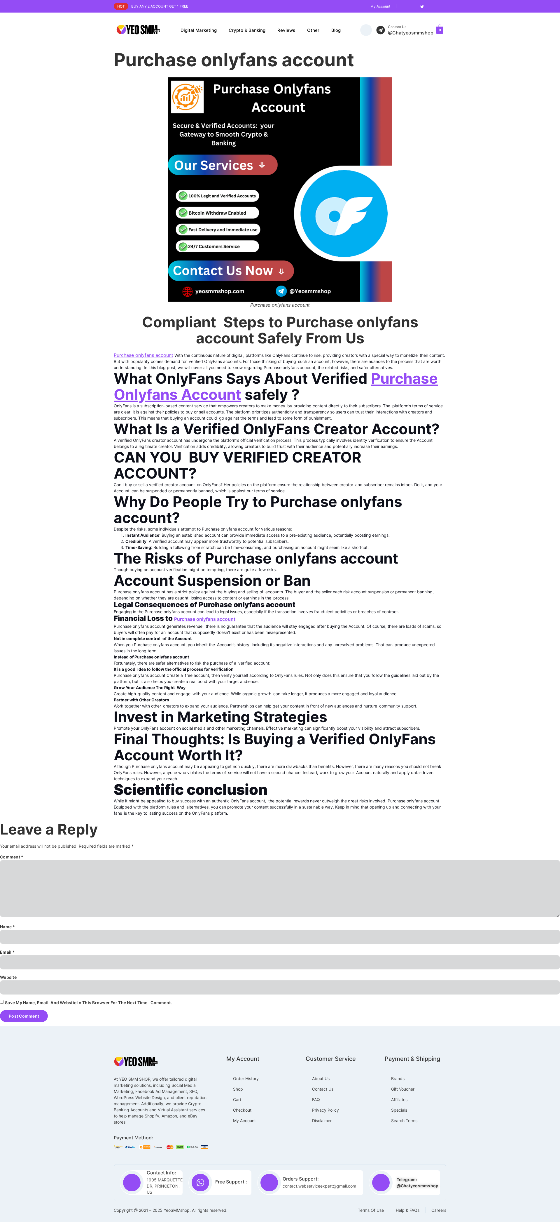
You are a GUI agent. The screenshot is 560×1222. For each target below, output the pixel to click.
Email (7, 952)
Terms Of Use (371, 1210)
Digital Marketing (199, 30)
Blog (336, 30)
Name (7, 926)
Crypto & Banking (247, 30)
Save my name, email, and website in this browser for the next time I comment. (88, 1002)
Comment (11, 856)
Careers (438, 1210)
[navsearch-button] (366, 30)
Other (313, 30)
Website (8, 977)
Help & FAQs (407, 1210)
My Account (380, 6)
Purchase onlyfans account (143, 355)
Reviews (286, 30)
